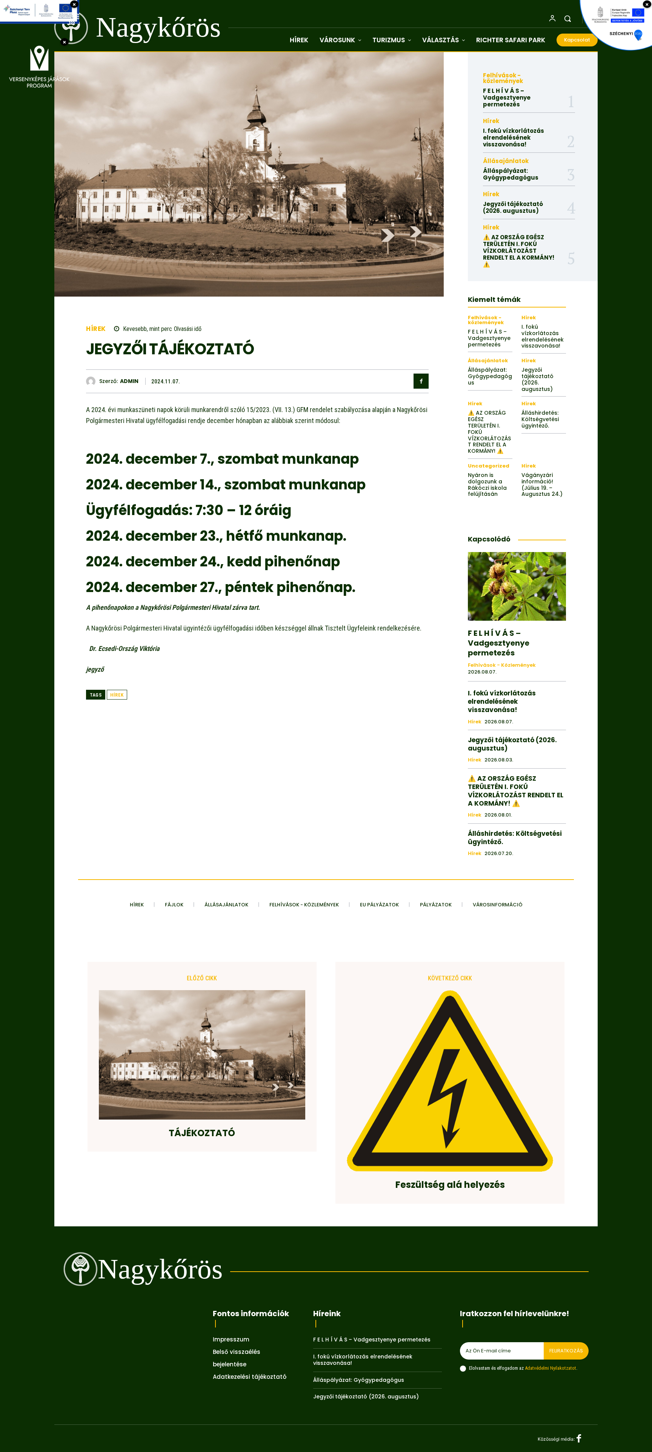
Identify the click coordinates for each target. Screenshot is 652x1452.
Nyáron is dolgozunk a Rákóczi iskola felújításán (487, 484)
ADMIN (129, 381)
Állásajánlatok (506, 161)
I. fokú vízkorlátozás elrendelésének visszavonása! (513, 137)
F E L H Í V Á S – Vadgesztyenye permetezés (507, 97)
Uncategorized (488, 465)
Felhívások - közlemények (503, 78)
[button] (567, 18)
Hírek (96, 329)
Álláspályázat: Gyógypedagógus (510, 174)
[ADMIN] (92, 381)
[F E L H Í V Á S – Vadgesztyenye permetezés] (517, 586)
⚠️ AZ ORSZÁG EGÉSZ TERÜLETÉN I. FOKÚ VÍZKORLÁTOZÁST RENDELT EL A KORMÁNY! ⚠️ (518, 250)
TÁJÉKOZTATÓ (202, 1133)
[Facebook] (421, 381)
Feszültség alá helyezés (450, 1185)
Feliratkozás (566, 1350)
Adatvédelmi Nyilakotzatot (550, 1368)
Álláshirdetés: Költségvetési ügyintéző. (540, 419)
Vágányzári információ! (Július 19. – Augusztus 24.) (542, 484)
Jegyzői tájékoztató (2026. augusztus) (513, 207)
